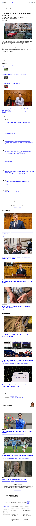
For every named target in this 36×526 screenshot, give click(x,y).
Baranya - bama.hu (13, 511)
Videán (15, 397)
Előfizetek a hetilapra (17, 207)
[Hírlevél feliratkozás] (6, 399)
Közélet (21, 506)
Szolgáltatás (23, 508)
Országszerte (12, 8)
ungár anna (3, 279)
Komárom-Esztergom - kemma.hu (27, 511)
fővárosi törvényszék (4, 304)
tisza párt (6, 190)
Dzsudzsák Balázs (4, 63)
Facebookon (12, 396)
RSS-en (22, 397)
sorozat (3, 477)
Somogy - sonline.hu (25, 514)
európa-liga (3, 453)
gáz (5, 180)
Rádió (28, 508)
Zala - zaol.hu (24, 520)
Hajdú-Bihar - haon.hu (13, 520)
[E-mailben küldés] (29, 20)
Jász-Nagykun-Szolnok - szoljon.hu (27, 510)
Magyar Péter (5, 403)
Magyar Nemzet (6, 8)
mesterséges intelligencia (5, 382)
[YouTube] (27, 399)
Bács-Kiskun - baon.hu (13, 510)
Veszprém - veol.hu (25, 519)
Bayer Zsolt (4, 402)
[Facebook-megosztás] (33, 20)
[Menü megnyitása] (33, 3)
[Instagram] (14, 399)
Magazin (12, 508)
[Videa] (22, 399)
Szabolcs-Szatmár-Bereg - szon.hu (27, 515)
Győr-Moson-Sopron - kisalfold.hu (15, 519)
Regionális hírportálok (14, 506)
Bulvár (17, 508)
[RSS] (31, 399)
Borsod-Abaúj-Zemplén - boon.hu (14, 514)
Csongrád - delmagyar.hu (13, 515)
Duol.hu (10, 51)
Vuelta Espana (4, 81)
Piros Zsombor (4, 429)
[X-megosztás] (31, 20)
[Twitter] (18, 399)
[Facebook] (10, 399)
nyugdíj (6, 129)
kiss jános (6, 119)
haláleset (6, 139)
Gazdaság (26, 506)
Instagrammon (12, 397)
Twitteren (16, 396)
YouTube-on (18, 397)
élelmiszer (3, 332)
